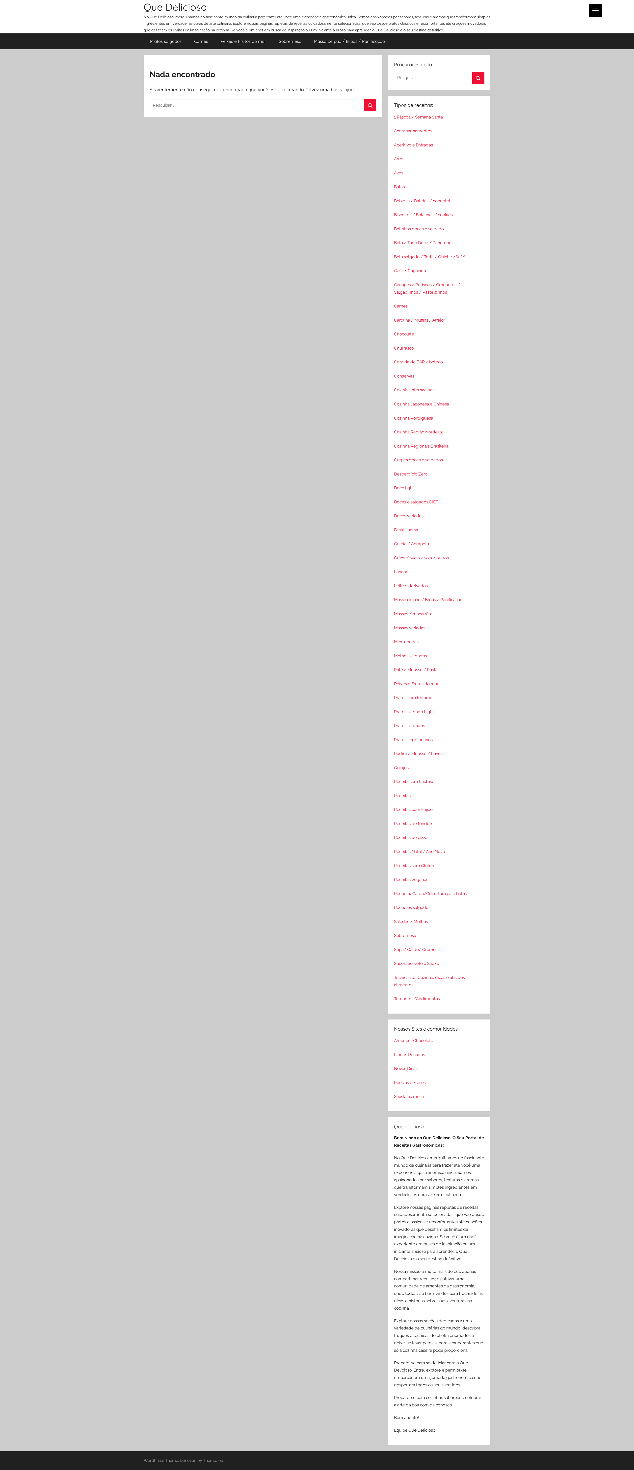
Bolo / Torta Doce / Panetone (422, 242)
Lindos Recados (409, 1054)
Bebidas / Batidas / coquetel (422, 200)
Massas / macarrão (412, 613)
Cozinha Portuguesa (413, 418)
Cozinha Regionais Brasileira (421, 446)
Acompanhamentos (413, 130)
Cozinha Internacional (415, 389)
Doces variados (408, 515)
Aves (398, 172)
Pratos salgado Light (414, 711)
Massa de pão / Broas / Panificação (349, 41)
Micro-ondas (406, 641)
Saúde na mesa (409, 1096)
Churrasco (404, 348)
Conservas (404, 376)
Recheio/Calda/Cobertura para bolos (430, 893)
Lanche (401, 571)
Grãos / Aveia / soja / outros (421, 557)
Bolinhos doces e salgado (419, 228)
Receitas (402, 795)
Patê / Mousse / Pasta (416, 669)
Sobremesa (290, 41)
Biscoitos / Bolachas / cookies (423, 214)
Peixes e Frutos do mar (243, 41)
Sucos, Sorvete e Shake (416, 963)
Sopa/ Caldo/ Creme (415, 949)
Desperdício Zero (410, 474)
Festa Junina (406, 529)
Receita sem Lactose (414, 781)
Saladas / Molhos (411, 921)
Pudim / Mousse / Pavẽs (418, 753)
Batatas (401, 186)
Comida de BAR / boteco (418, 361)
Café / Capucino (410, 270)
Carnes (201, 41)
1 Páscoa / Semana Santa (418, 117)
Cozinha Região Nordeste (419, 431)
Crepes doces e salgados (418, 459)
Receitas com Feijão (413, 809)
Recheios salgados (412, 907)
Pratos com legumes (414, 697)
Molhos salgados (410, 655)
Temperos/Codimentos (417, 998)
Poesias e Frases (410, 1082)
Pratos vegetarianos (413, 739)
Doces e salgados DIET (416, 501)
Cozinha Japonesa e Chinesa (421, 404)
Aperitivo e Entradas (413, 144)
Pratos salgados (166, 41)
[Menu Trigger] (595, 10)
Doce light (404, 487)
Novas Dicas (406, 1068)
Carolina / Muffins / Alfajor (419, 320)
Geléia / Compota (411, 543)
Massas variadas (409, 627)
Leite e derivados (411, 585)
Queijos (401, 767)
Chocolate (404, 334)
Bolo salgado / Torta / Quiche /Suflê (429, 256)
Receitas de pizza (410, 837)
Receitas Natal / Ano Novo (419, 851)
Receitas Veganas (411, 879)
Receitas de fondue (413, 823)
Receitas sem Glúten (414, 865)
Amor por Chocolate (413, 1040)
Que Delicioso (175, 7)
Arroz (399, 158)
